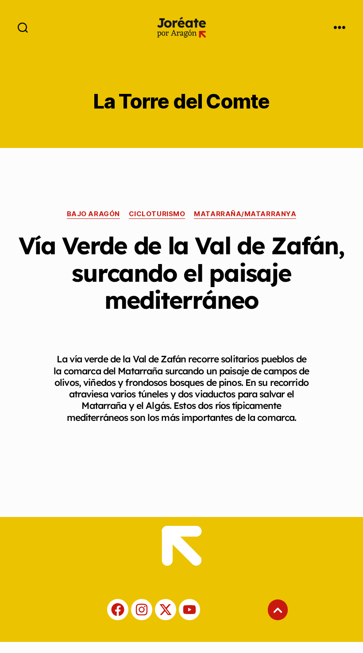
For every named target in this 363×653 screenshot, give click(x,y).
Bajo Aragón (93, 214)
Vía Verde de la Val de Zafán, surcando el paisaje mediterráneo (181, 272)
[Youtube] (189, 609)
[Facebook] (117, 609)
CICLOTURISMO (157, 214)
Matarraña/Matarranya (245, 214)
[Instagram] (141, 609)
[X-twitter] (165, 609)
